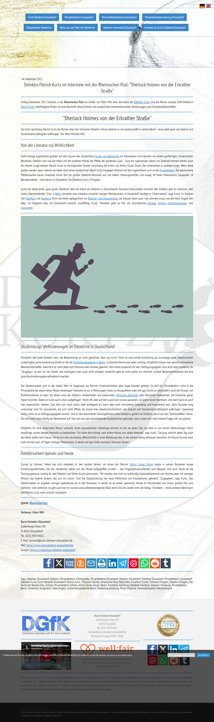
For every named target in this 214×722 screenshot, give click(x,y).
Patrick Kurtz (27, 107)
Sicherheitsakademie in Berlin (89, 362)
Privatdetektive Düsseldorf (79, 17)
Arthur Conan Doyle (141, 464)
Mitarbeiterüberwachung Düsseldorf (164, 17)
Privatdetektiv (166, 170)
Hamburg (46, 198)
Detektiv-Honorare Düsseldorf (119, 27)
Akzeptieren (203, 655)
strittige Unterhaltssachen (172, 203)
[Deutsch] (202, 5)
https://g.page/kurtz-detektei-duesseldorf (52, 550)
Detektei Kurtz (142, 102)
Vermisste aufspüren (127, 395)
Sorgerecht (27, 208)
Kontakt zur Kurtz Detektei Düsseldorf (165, 27)
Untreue (151, 203)
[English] (208, 5)
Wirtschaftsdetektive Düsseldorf (119, 17)
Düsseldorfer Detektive (38, 27)
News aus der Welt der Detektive (77, 27)
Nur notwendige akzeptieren (181, 655)
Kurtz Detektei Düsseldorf (42, 17)
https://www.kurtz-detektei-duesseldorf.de (50, 545)
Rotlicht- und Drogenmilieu (103, 198)
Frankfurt (30, 198)
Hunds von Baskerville (107, 156)
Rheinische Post (39, 503)
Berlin (58, 194)
